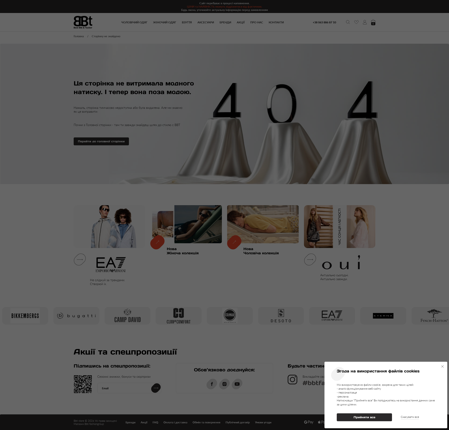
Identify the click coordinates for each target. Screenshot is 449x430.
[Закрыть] (442, 366)
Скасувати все (410, 416)
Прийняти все (364, 417)
